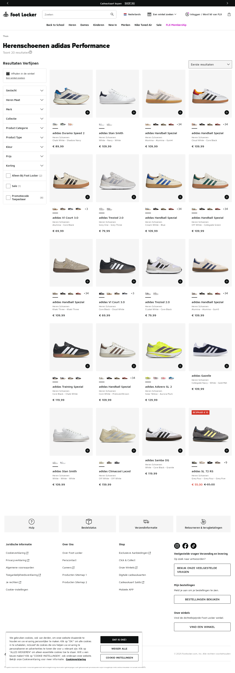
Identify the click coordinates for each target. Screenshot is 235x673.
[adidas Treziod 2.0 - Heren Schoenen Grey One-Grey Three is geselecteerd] (101, 209)
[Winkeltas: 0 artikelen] (229, 14)
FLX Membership (176, 24)
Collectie (11, 118)
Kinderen (98, 24)
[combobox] (79, 14)
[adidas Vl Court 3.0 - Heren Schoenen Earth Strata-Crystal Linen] (63, 209)
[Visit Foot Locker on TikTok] (194, 546)
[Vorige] (8, 3)
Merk (9, 109)
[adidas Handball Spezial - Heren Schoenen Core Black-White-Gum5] (156, 125)
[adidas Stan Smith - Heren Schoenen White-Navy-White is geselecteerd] (101, 125)
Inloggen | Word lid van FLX (206, 14)
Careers (66, 567)
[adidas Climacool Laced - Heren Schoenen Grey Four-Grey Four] (117, 463)
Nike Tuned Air (143, 24)
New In (113, 24)
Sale (159, 24)
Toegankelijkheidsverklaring (22, 574)
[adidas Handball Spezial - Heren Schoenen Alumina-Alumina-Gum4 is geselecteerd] (148, 125)
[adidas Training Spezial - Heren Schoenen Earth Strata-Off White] (70, 378)
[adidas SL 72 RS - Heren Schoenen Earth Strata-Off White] (217, 463)
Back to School (55, 24)
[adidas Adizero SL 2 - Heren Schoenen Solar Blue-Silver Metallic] (171, 378)
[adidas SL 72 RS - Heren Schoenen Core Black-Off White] (210, 463)
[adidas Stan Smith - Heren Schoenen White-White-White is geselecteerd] (55, 463)
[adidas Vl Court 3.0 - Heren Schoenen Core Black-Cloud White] (70, 209)
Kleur (9, 146)
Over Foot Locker (72, 552)
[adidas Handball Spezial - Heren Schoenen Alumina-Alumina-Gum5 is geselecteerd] (194, 294)
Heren (72, 24)
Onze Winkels (126, 567)
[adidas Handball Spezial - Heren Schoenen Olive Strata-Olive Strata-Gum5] (163, 125)
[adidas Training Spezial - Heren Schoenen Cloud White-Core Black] (63, 378)
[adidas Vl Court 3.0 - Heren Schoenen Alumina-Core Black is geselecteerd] (55, 209)
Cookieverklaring (15, 552)
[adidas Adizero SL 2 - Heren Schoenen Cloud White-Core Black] (156, 378)
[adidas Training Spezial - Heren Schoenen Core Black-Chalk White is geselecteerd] (55, 378)
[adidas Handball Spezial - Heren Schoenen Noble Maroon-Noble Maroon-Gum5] (171, 125)
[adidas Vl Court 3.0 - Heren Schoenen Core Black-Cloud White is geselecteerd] (101, 294)
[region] (117, 3)
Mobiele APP (126, 589)
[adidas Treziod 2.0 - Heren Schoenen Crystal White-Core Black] (109, 209)
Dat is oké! (119, 639)
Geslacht (11, 90)
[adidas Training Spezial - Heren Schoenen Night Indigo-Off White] (78, 378)
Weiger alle (119, 648)
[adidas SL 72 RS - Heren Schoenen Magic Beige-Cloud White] (202, 463)
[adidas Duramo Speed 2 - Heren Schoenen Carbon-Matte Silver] (63, 125)
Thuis (5, 36)
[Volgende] (227, 3)
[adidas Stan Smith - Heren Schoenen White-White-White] (109, 125)
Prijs (9, 156)
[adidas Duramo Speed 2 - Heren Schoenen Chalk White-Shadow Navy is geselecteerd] (55, 125)
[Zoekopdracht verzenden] (112, 14)
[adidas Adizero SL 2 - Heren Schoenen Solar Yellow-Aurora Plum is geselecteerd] (148, 378)
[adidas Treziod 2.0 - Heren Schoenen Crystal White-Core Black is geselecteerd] (148, 294)
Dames (84, 24)
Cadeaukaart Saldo (130, 582)
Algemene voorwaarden (20, 567)
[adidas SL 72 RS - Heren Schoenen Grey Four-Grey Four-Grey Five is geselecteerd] (194, 463)
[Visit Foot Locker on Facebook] (185, 546)
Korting (10, 165)
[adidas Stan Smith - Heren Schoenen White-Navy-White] (63, 463)
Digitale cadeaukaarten (132, 574)
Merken (125, 24)
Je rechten (12, 582)
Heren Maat (13, 99)
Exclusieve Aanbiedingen (133, 552)
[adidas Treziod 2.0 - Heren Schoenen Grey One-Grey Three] (156, 294)
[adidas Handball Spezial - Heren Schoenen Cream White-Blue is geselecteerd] (148, 209)
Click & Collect (127, 560)
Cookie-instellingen (17, 589)
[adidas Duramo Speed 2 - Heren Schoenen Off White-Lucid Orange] (70, 125)
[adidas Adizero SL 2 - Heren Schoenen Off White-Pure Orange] (163, 378)
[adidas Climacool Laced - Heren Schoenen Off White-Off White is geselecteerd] (101, 463)
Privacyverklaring (16, 560)
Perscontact (69, 560)
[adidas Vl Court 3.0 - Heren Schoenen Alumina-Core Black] (109, 294)
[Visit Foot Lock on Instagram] (177, 546)
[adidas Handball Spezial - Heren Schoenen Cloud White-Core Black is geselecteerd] (194, 125)
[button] (30, 52)
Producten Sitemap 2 (74, 582)
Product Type (14, 137)
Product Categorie (17, 128)
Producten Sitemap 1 (74, 574)
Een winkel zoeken (15, 78)
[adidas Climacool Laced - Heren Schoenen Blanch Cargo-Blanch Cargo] (109, 463)
